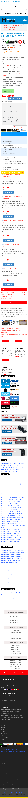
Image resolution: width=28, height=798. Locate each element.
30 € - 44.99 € (14, 749)
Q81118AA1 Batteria (15, 664)
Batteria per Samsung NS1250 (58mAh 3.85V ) (11, 539)
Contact (14, 792)
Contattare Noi (8, 101)
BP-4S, (2, 471)
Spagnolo (4, 794)
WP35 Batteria (15, 630)
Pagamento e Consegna (20, 6)
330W (4, 75)
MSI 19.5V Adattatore (9, 29)
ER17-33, (19, 463)
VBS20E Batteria (15, 615)
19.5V (17, 73)
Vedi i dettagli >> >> (20, 127)
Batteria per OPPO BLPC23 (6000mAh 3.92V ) (11, 484)
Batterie (3, 731)
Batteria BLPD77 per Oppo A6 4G (8, 578)
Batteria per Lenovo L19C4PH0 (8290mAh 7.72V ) (12, 509)
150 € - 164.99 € (3, 755)
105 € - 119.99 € (3, 753)
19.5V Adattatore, (6, 293)
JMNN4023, (9, 469)
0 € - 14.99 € (2, 749)
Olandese (23, 794)
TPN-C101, (3, 469)
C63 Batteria (15, 634)
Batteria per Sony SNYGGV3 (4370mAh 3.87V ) (11, 501)
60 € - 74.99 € (9, 751)
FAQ (21, 792)
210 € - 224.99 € (10, 758)
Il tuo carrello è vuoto (12, 13)
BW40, (13, 471)
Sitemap (3, 725)
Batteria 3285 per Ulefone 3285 (8, 576)
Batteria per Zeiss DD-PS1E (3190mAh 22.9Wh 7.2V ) (12, 535)
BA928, (23, 463)
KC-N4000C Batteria (16, 632)
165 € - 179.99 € (10, 755)
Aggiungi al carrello (15, 98)
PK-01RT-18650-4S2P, (6, 467)
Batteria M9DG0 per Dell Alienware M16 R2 (10, 584)
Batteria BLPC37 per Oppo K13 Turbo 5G (10, 582)
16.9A (20, 73)
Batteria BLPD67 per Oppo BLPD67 (8, 570)
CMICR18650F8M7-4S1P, (6, 463)
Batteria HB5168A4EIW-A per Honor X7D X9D (11, 580)
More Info (8, 192)
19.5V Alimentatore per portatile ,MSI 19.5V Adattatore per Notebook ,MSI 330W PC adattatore (13, 297)
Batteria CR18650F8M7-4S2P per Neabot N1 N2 (11, 558)
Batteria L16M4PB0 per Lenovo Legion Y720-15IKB (12, 572)
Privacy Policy (6, 695)
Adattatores (4, 733)
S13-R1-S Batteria (15, 645)
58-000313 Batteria (15, 649)
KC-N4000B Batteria (16, 638)
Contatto (15, 4)
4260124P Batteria (15, 668)
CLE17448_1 (14, 49)
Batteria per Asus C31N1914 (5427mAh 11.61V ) (11, 513)
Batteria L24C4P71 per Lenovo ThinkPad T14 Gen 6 (12, 550)
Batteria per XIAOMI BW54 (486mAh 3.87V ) (10, 515)
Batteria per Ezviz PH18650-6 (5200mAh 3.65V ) (11, 499)
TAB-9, (7, 465)
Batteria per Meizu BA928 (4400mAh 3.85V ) (10, 533)
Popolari (3, 727)
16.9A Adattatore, (16, 293)
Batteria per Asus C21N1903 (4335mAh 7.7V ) (11, 486)
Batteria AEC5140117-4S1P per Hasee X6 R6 (11, 554)
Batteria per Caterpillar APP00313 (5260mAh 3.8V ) (12, 517)
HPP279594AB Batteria (15, 666)
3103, (16, 467)
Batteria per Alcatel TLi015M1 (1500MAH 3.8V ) (11, 523)
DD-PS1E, (3, 465)
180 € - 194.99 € (17, 755)
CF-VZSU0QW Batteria (15, 621)
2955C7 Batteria (16, 651)
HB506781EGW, (19, 469)
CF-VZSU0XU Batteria (15, 619)
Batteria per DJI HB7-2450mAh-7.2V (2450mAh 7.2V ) (12, 511)
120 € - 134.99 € (10, 753)
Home (5, 25)
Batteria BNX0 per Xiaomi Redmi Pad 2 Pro (10, 560)
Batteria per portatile (12, 334)
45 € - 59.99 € (2, 751)
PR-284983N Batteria (15, 662)
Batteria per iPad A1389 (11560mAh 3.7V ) (10, 519)
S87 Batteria (15, 636)
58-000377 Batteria (15, 647)
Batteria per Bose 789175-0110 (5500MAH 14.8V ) (12, 521)
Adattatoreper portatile (16, 25)
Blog (2, 735)
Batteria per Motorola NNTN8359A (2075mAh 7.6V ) (12, 495)
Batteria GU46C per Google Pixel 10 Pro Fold (11, 568)
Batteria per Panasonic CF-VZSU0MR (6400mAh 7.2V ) (13, 497)
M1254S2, (16, 465)
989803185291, (8, 471)
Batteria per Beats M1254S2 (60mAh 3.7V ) (10, 541)
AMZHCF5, (20, 467)
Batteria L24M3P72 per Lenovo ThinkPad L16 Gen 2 (12, 552)
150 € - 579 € (17, 758)
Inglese (11, 794)
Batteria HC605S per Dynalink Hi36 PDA (9, 562)
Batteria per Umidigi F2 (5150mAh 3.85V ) (10, 503)
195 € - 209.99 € (3, 758)
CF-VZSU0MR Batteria (15, 617)
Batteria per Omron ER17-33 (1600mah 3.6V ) (11, 531)
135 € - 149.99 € (17, 753)
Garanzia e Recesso (7, 703)
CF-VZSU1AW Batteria (15, 623)
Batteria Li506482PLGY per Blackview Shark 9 (11, 574)
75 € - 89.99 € (15, 751)
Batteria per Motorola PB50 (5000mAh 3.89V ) (11, 507)
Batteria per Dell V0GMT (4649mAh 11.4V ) (10, 505)
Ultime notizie (4, 737)
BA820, (12, 467)
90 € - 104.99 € (22, 751)
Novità (2, 729)
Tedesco (17, 794)
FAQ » (2, 739)
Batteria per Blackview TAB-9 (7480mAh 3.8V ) (11, 537)
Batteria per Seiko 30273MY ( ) (7, 482)
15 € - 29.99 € (8, 749)
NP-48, (14, 469)
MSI (8, 66)
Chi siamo (22, 4)
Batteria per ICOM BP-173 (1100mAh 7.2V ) (10, 529)
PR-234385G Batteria (15, 660)
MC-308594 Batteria (16, 653)
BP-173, (14, 463)
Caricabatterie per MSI (9, 27)
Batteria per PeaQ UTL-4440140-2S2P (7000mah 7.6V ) (13, 489)
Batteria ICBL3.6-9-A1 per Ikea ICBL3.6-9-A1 (10, 564)
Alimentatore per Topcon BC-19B (8, 487)
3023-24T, (18, 471)
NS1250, (11, 465)
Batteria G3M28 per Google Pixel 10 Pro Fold (11, 566)
